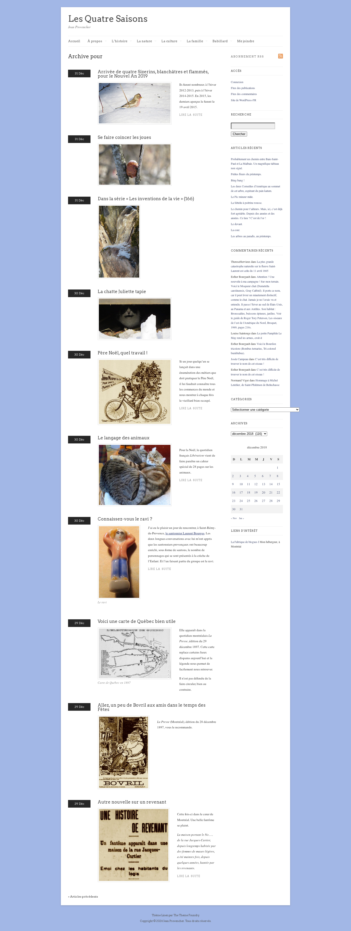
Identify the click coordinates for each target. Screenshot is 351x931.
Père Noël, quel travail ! (123, 352)
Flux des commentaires (244, 94)
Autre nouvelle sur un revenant (132, 802)
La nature (144, 41)
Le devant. (237, 224)
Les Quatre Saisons (108, 18)
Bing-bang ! (238, 180)
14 (271, 484)
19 (256, 492)
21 (271, 492)
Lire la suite (159, 569)
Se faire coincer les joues (124, 137)
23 (233, 501)
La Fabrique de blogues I (245, 542)
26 (256, 501)
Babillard (220, 41)
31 (241, 509)
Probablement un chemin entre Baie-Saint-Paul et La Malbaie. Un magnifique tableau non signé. (255, 163)
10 (241, 484)
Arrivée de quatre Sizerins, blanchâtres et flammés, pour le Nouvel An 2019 (153, 74)
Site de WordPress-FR (243, 100)
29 (278, 501)
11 (248, 484)
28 (271, 501)
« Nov (234, 518)
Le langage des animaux (123, 437)
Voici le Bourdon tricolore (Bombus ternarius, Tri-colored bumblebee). (253, 348)
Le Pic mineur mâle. (242, 197)
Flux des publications (243, 88)
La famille (195, 41)
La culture (169, 41)
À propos (94, 41)
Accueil (74, 41)
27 (263, 501)
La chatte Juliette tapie (122, 291)
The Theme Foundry (186, 915)
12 (256, 484)
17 (241, 492)
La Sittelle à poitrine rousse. (246, 203)
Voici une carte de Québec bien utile (137, 621)
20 (263, 492)
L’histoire (119, 41)
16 (233, 492)
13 (263, 484)
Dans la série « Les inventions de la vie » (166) (146, 198)
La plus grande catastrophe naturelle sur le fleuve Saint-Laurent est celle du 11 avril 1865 (253, 266)
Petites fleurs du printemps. (246, 174)
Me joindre (245, 41)
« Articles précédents (83, 896)
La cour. (235, 230)
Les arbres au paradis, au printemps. (251, 236)
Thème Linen (160, 915)
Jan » (241, 518)
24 (241, 501)
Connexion (237, 82)
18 (248, 492)
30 (233, 509)
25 (248, 501)
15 (278, 484)
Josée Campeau (239, 359)
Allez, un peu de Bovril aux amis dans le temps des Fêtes (152, 707)
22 (278, 492)
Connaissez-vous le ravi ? (125, 518)
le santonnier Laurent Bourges (184, 533)
